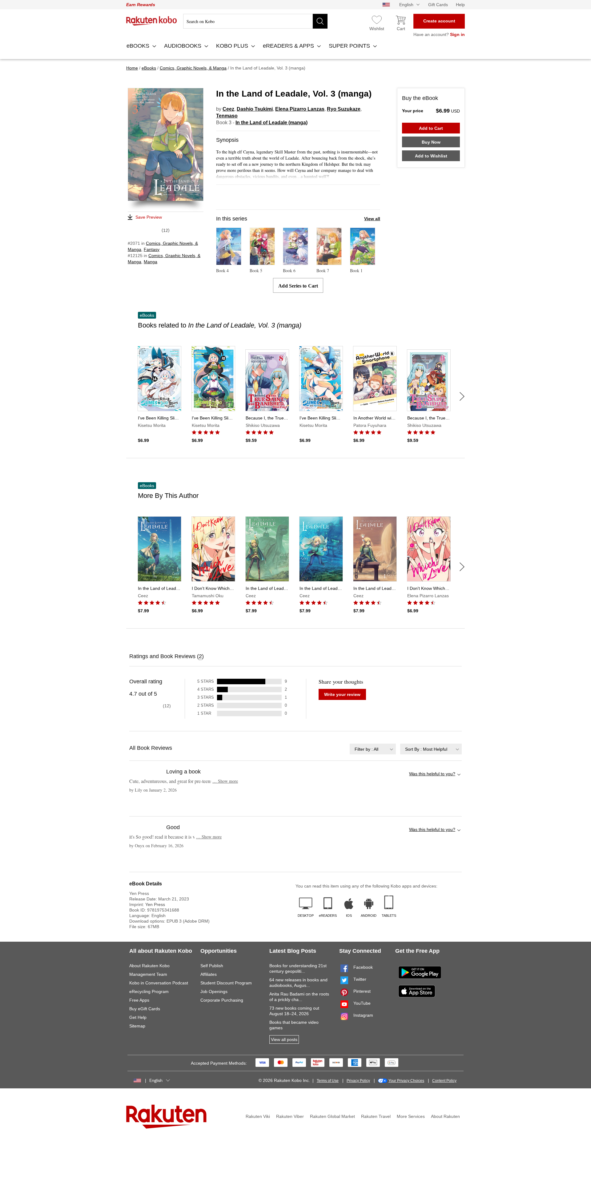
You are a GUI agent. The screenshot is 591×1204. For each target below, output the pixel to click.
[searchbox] (255, 21)
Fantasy (151, 249)
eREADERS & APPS (289, 46)
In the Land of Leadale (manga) (271, 122)
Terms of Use (328, 1081)
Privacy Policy (358, 1081)
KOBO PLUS (233, 46)
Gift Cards (438, 4)
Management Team (148, 974)
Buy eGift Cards (144, 1008)
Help (460, 4)
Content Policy (444, 1081)
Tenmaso (227, 115)
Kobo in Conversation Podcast (158, 982)
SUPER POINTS (350, 46)
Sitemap (137, 1025)
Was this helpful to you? (432, 773)
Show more (225, 781)
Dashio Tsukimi (255, 109)
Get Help (138, 1017)
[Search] (320, 21)
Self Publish (211, 965)
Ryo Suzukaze (343, 109)
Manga (150, 261)
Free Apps (139, 1000)
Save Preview (148, 217)
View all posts (284, 1039)
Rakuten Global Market (332, 1116)
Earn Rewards (140, 4)
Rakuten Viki (258, 1116)
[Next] (462, 396)
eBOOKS (139, 46)
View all (372, 218)
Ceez (228, 109)
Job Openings (213, 991)
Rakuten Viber (290, 1116)
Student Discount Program (226, 982)
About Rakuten (445, 1116)
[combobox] (373, 749)
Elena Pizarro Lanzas (299, 109)
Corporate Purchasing (221, 1000)
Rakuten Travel (376, 1116)
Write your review (342, 694)
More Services (411, 1116)
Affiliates (208, 974)
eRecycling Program (149, 991)
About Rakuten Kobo (149, 965)
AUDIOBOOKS (183, 46)
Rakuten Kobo (151, 21)
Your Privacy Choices (406, 1081)
